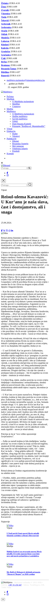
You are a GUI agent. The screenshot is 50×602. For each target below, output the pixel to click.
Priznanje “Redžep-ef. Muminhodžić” (28, 126)
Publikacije (11, 138)
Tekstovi (16, 136)
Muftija (10, 109)
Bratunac (5, 65)
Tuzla (3, 17)
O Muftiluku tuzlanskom (23, 101)
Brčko (4, 62)
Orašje (4, 31)
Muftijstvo (11, 111)
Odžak (4, 34)
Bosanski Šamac (8, 69)
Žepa (3, 7)
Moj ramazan (18, 146)
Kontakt (10, 153)
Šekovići (5, 20)
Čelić (3, 58)
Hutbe (15, 134)
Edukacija (11, 131)
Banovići (5, 75)
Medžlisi (16, 104)
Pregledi (15, 151)
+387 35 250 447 (15, 585)
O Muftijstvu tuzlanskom (23, 114)
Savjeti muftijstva (19, 119)
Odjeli (15, 121)
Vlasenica (5, 13)
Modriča (5, 38)
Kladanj (5, 44)
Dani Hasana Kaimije (21, 124)
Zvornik (5, 10)
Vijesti (9, 129)
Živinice (5, 3)
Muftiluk (10, 99)
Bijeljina (5, 72)
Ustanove (16, 106)
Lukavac (5, 41)
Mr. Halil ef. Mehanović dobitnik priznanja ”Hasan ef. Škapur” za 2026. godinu (23, 573)
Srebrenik (6, 24)
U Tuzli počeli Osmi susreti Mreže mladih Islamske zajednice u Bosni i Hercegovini (23, 534)
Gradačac (5, 51)
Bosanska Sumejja (20, 143)
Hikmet (15, 141)
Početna (10, 96)
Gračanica (6, 55)
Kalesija (5, 48)
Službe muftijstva (19, 116)
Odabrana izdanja (20, 148)
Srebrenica (6, 27)
